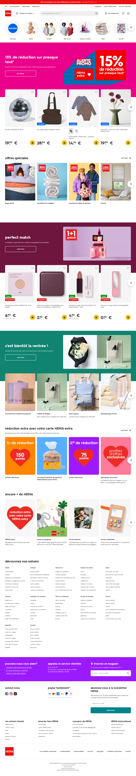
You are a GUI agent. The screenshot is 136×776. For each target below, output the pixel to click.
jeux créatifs (34, 635)
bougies (83, 575)
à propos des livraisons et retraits (19, 667)
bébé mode (9, 724)
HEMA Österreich (117, 733)
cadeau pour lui (60, 613)
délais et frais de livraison (16, 673)
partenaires (76, 736)
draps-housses (10, 606)
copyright (99, 751)
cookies (128, 751)
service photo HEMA (45, 733)
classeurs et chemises (88, 619)
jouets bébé (34, 632)
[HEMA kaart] (20, 522)
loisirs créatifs (110, 600)
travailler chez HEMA (80, 727)
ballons (57, 606)
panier (108, 590)
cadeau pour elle (61, 616)
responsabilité (79, 751)
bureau (7, 739)
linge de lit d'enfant (12, 619)
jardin (107, 616)
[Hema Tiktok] (15, 693)
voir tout (68, 247)
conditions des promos (46, 730)
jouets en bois (35, 638)
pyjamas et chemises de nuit (65, 578)
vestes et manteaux (37, 590)
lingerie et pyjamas (62, 572)
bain (6, 730)
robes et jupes (35, 587)
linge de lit (8, 600)
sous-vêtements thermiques (115, 609)
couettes (8, 609)
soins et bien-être (11, 629)
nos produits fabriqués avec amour (85, 733)
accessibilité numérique (48, 751)
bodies (7, 575)
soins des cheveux (11, 644)
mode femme (60, 581)
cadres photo (85, 578)
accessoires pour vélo (113, 619)
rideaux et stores (86, 584)
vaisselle (33, 600)
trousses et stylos (86, 606)
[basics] (20, 395)
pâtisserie (33, 616)
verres (32, 603)
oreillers (8, 616)
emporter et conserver (38, 609)
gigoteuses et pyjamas (13, 578)
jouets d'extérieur (36, 641)
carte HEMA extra (44, 727)
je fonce (68, 69)
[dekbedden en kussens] (52, 184)
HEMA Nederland (117, 724)
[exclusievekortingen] (116, 460)
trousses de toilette (12, 641)
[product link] (20, 108)
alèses (7, 613)
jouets (57, 619)
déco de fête (60, 600)
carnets (83, 603)
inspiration (41, 736)
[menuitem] (6, 6)
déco (82, 572)
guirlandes (59, 603)
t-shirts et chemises (11, 584)
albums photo (110, 603)
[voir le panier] (128, 13)
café (31, 619)
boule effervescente (113, 587)
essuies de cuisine (36, 606)
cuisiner (33, 613)
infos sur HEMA (78, 724)
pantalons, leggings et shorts (15, 581)
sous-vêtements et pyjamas (39, 575)
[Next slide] (131, 107)
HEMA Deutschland (118, 730)
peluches (33, 647)
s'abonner (111, 710)
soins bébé (9, 590)
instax (108, 606)
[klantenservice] (116, 522)
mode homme (60, 587)
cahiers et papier (86, 600)
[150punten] (20, 460)
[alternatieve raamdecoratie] (116, 184)
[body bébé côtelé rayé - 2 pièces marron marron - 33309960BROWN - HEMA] (71, 131)
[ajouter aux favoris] (32, 92)
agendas (84, 616)
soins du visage (10, 632)
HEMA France (116, 727)
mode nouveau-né (11, 587)
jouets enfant (35, 629)
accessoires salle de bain (114, 575)
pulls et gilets (34, 584)
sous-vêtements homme (63, 590)
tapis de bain (110, 581)
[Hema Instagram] (11, 693)
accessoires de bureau (88, 613)
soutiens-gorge (60, 575)
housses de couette (12, 603)
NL (6, 6)
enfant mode (9, 727)
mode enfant (34, 572)
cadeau (58, 609)
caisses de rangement (88, 590)
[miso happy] (84, 395)
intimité (7, 647)
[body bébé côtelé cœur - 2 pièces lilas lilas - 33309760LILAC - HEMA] (77, 131)
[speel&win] (52, 522)
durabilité (76, 730)
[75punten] (84, 460)
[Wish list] (123, 13)
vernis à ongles (10, 638)
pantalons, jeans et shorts (39, 578)
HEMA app (42, 724)
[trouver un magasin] (128, 673)
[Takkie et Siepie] (52, 395)
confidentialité (65, 751)
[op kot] (116, 395)
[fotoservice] (84, 522)
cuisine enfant (35, 644)
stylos (82, 609)
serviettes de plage (112, 584)
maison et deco (10, 736)
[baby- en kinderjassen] (84, 184)
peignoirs (109, 578)
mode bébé (9, 572)
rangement (84, 581)
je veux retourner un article (17, 670)
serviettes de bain (112, 572)
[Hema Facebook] (6, 693)
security (90, 751)
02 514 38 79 (52, 667)
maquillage (9, 635)
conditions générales (114, 751)
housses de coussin (87, 587)
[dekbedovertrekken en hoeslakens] (20, 184)
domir (7, 733)
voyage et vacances (113, 613)
